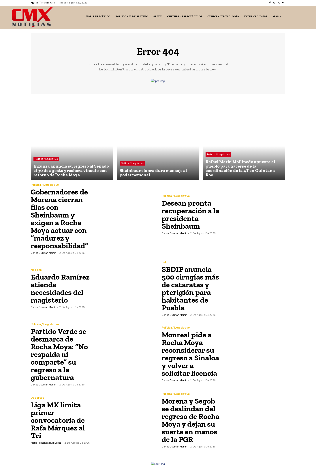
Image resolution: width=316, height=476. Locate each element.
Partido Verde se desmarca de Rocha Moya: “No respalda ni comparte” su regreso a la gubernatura (59, 354)
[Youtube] (283, 3)
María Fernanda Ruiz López (46, 442)
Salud (165, 262)
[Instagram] (274, 3)
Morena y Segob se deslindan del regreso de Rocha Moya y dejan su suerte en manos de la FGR (190, 420)
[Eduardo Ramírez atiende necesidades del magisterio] (123, 288)
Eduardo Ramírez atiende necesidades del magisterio (60, 288)
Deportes (37, 397)
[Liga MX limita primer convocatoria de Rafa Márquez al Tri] (123, 420)
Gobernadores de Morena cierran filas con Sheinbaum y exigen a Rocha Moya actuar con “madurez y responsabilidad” (59, 218)
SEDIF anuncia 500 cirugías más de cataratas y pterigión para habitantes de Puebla (190, 288)
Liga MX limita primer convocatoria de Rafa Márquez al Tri (58, 420)
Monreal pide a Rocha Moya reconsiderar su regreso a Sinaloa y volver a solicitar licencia (190, 354)
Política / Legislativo (46, 158)
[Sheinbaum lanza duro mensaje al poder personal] (158, 139)
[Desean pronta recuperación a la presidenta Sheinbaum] (254, 214)
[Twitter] (278, 3)
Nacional (36, 270)
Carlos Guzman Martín (43, 252)
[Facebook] (270, 3)
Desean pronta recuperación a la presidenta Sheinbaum (190, 214)
